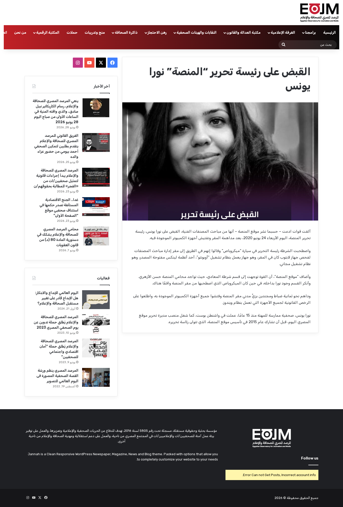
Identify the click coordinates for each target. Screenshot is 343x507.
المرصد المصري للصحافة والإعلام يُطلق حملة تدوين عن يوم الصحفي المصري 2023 (56, 322)
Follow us (309, 458)
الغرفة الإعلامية (283, 32)
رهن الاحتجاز (157, 32)
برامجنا (310, 32)
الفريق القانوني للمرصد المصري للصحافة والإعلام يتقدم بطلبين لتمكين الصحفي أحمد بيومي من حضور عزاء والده (56, 146)
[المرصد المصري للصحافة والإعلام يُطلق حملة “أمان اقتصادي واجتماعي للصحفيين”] (96, 348)
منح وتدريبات (95, 32)
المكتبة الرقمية (47, 32)
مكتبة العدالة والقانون (243, 32)
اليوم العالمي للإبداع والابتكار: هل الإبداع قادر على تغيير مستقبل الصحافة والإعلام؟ (56, 298)
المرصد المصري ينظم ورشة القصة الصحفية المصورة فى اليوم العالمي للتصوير (57, 375)
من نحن (20, 32)
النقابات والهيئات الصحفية (196, 32)
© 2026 (280, 498)
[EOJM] (319, 13)
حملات (72, 32)
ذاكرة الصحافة (126, 32)
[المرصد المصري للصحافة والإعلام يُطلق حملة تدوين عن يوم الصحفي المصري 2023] (96, 323)
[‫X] (101, 63)
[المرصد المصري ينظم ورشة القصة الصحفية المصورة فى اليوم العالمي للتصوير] (96, 377)
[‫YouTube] (89, 63)
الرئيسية (329, 32)
